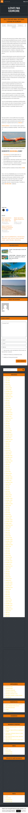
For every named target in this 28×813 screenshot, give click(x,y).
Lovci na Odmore (14, 9)
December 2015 (8, 603)
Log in (6, 748)
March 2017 (8, 576)
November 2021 (8, 478)
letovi (9, 238)
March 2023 (8, 450)
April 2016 (7, 596)
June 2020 (7, 509)
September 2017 (9, 566)
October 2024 (8, 416)
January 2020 (8, 518)
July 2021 (7, 486)
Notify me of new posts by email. (11, 357)
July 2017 (7, 569)
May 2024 (7, 425)
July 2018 (7, 548)
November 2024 (8, 414)
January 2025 (8, 411)
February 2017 (8, 578)
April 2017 (7, 575)
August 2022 (8, 462)
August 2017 (8, 568)
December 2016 (8, 582)
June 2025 (7, 402)
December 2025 (8, 391)
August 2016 (8, 589)
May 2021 (7, 489)
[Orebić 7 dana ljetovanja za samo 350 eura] (5, 251)
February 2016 (8, 600)
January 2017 (8, 580)
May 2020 (7, 510)
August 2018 (8, 546)
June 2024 (7, 423)
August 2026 (8, 377)
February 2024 (8, 430)
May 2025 (7, 404)
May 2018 (7, 551)
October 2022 (8, 459)
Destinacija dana (9, 686)
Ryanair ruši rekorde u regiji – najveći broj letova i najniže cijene (6, 219)
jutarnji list (4, 238)
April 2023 (7, 448)
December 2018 (8, 539)
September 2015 (9, 609)
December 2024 (8, 412)
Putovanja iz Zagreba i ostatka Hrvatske (13, 695)
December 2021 (8, 477)
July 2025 (7, 400)
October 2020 (8, 502)
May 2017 (7, 573)
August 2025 (8, 398)
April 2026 (7, 384)
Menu (24, 1)
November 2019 (8, 521)
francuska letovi (20, 236)
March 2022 (8, 471)
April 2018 (7, 553)
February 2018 (8, 557)
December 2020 (8, 498)
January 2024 (8, 432)
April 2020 (7, 512)
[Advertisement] (14, 33)
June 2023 (7, 445)
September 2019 (9, 525)
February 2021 (8, 494)
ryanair (3, 240)
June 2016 (7, 592)
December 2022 (8, 455)
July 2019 (7, 528)
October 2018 (8, 543)
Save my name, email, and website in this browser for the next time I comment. (14, 351)
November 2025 (8, 393)
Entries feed (8, 750)
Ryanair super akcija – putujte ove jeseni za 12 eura (19, 219)
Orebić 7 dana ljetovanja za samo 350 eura (17, 250)
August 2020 (8, 505)
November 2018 (8, 541)
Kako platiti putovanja (10, 707)
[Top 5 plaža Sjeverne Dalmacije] (14, 288)
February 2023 (8, 452)
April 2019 (7, 534)
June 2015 (7, 614)
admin (4, 25)
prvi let (17, 238)
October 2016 (8, 585)
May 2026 (7, 382)
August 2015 (8, 610)
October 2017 (8, 564)
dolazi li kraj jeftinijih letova (10, 236)
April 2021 (7, 491)
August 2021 (8, 484)
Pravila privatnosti (9, 711)
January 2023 (8, 453)
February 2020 (8, 516)
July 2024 (7, 421)
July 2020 (7, 507)
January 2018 (8, 559)
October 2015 (8, 607)
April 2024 (7, 427)
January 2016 (8, 601)
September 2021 (9, 482)
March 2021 (8, 493)
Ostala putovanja (9, 688)
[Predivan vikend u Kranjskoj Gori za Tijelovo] (14, 270)
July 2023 (7, 443)
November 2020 (8, 500)
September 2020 (9, 503)
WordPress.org (8, 753)
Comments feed (8, 751)
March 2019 (8, 535)
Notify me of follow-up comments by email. (13, 354)
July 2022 (7, 464)
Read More (23, 811)
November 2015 (8, 605)
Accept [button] (18, 811)
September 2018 (9, 544)
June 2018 (7, 550)
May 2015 (7, 616)
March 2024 (8, 428)
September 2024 (9, 418)
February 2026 (8, 387)
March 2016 (8, 598)
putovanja (21, 238)
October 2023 (8, 437)
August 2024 (8, 420)
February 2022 (8, 473)
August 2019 (8, 527)
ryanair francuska (10, 240)
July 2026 (7, 379)
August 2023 (8, 441)
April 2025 (7, 405)
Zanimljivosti (20, 25)
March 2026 (8, 386)
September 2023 (9, 439)
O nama (7, 709)
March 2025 (8, 407)
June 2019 (7, 530)
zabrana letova (18, 240)
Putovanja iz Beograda (10, 690)
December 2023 (8, 434)
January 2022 (8, 475)
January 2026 (8, 389)
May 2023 (7, 446)
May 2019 (7, 532)
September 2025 (9, 396)
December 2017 (8, 560)
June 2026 (7, 380)
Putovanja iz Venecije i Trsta (11, 693)
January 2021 (8, 496)
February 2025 (8, 409)
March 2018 (8, 555)
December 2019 (8, 519)
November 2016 (8, 584)
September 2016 (9, 587)
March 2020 (8, 514)
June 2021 (7, 487)
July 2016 (7, 591)
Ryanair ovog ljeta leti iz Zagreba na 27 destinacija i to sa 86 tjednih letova (7, 227)
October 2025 (8, 395)
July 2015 (7, 612)
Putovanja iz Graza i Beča (10, 692)
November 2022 (8, 457)
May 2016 (7, 594)
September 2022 (9, 461)
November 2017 (8, 562)
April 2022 (7, 469)
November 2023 (8, 436)
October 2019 (8, 523)
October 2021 (8, 480)
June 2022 (7, 466)
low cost (13, 238)
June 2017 (7, 571)
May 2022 (7, 468)
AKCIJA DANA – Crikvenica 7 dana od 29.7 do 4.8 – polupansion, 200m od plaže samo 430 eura (17, 257)
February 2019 (8, 537)
